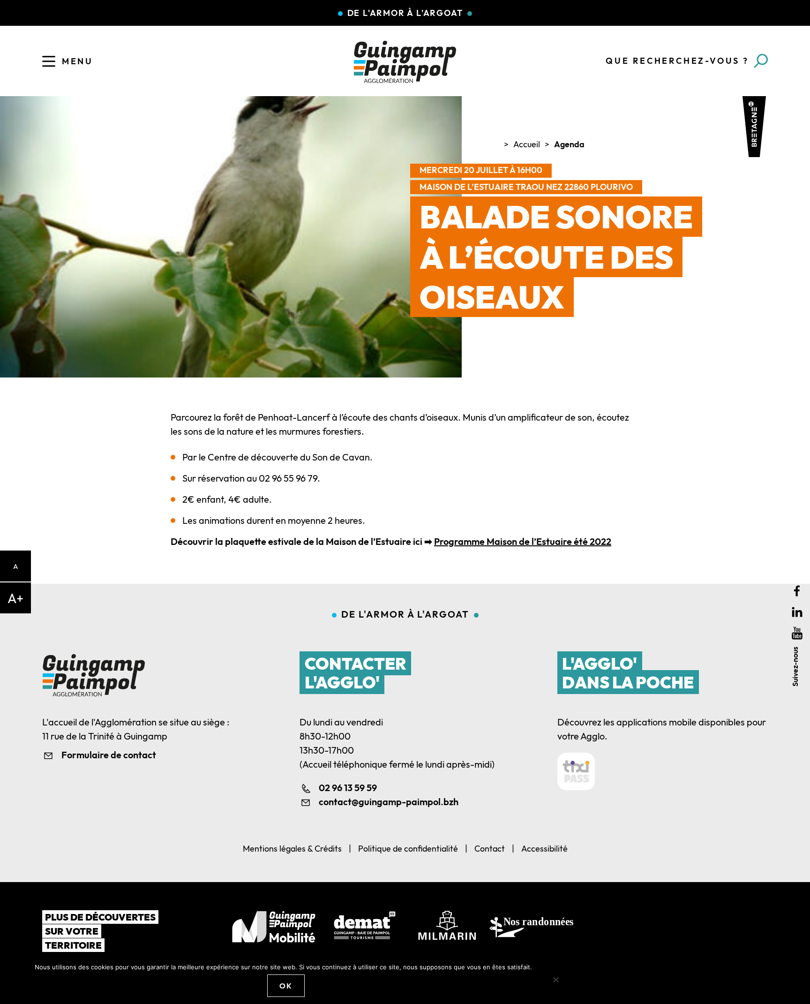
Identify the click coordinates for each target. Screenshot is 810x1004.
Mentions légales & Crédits (292, 848)
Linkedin (797, 611)
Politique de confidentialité (408, 848)
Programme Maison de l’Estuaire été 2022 (522, 541)
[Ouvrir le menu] (48, 61)
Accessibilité (544, 848)
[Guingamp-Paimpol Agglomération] (405, 62)
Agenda (569, 144)
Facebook (797, 590)
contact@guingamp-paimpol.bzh (388, 802)
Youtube (797, 632)
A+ (15, 598)
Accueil (526, 144)
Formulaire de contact (108, 755)
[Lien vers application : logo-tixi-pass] (576, 771)
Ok (285, 985)
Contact (489, 848)
